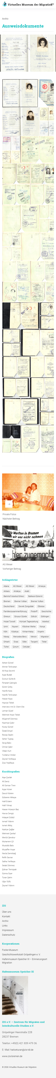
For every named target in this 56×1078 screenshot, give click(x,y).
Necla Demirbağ (9, 853)
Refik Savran (7, 857)
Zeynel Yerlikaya (9, 759)
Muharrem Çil (8, 841)
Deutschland (9, 606)
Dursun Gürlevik (8, 679)
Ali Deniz (5, 781)
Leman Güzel (7, 711)
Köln (5, 631)
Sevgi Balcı (6, 743)
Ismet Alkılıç (7, 825)
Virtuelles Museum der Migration (30, 4)
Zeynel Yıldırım (8, 885)
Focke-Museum (10, 950)
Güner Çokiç (7, 687)
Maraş (6, 636)
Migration (45, 636)
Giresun (7, 616)
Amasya (41, 586)
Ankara (7, 591)
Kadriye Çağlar (8, 829)
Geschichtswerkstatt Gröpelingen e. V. (21, 954)
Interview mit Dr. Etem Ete (13, 707)
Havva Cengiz (8, 813)
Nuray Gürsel (7, 727)
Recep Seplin (7, 735)
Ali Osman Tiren (8, 785)
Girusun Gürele (20, 616)
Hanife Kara (7, 691)
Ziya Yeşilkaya (8, 763)
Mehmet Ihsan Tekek (11, 715)
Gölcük (34, 616)
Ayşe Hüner (7, 789)
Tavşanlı (34, 642)
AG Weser (8, 564)
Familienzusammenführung (15, 611)
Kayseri (15, 626)
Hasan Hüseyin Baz (10, 809)
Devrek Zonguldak (26, 606)
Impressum (8, 930)
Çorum (16, 647)
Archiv (5, 18)
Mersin (34, 636)
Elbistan (41, 606)
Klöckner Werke (29, 626)
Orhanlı (7, 642)
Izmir (6, 626)
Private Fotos (9, 514)
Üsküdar (26, 647)
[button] (20, 93)
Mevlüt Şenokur (8, 837)
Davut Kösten (8, 793)
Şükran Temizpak (9, 869)
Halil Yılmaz (7, 805)
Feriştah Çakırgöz (9, 683)
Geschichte (46, 611)
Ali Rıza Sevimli (8, 671)
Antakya (17, 591)
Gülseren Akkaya (9, 797)
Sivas (16, 642)
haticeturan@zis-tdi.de (21, 1049)
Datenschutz (8, 934)
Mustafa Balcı (8, 845)
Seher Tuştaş (7, 739)
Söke (24, 642)
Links (4, 925)
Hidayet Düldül (8, 817)
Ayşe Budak (7, 675)
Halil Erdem (7, 801)
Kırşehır (41, 631)
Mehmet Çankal (8, 833)
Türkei (6, 647)
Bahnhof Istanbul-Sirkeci (14, 596)
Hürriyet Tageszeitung (28, 621)
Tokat (44, 642)
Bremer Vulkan (20, 601)
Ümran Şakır (7, 747)
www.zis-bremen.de (12, 1056)
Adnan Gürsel (7, 663)
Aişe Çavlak (7, 777)
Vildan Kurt (6, 751)
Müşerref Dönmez (9, 719)
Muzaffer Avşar (8, 849)
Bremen (7, 601)
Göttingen (45, 616)
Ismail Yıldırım (8, 821)
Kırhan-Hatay (28, 631)
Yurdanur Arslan (9, 755)
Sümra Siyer (7, 873)
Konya (42, 626)
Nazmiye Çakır (8, 723)
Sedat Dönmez (8, 865)
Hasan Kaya (7, 699)
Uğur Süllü (6, 881)
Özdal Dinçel (7, 731)
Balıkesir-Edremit (35, 596)
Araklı (27, 591)
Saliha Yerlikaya (8, 861)
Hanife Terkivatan (9, 695)
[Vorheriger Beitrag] (28, 543)
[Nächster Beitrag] (28, 492)
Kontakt (6, 916)
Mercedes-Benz (20, 636)
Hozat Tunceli (9, 621)
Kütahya (14, 631)
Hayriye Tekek (8, 703)
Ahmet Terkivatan (9, 667)
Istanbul (45, 621)
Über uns (6, 911)
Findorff (34, 611)
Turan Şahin (7, 877)
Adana (6, 586)
